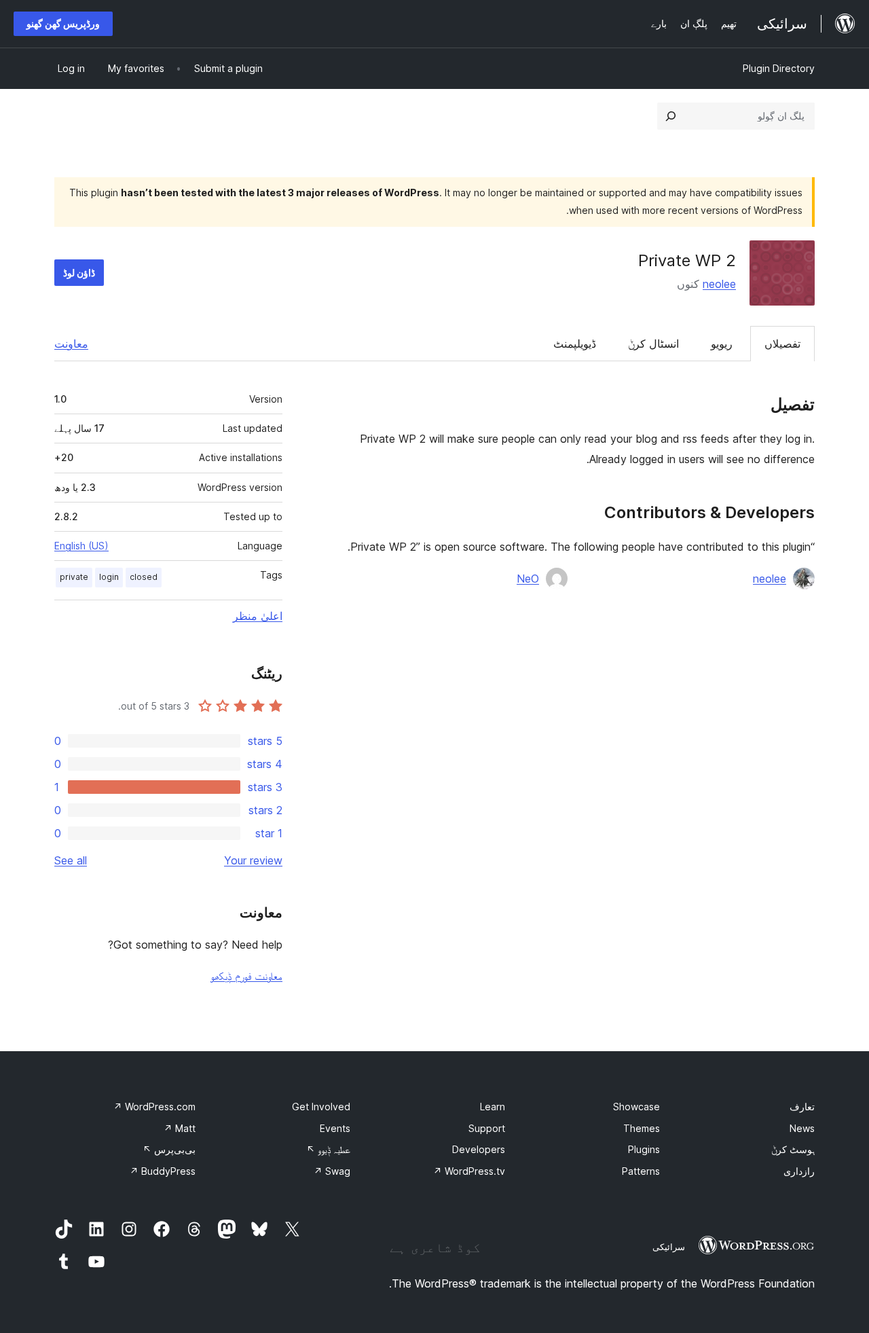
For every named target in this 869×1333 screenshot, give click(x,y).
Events (335, 1128)
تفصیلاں (782, 343)
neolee (719, 284)
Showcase (636, 1106)
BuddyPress (163, 1171)
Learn (492, 1106)
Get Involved (321, 1106)
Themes (641, 1128)
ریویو (722, 343)
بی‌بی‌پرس (169, 1149)
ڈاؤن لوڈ (79, 272)
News (802, 1128)
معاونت (71, 343)
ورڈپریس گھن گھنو (63, 23)
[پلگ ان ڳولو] (670, 116)
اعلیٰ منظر (257, 616)
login (109, 577)
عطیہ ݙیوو (328, 1149)
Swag (332, 1171)
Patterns (641, 1171)
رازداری (799, 1171)
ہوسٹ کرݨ (793, 1149)
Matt (180, 1128)
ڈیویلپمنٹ (574, 343)
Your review (253, 860)
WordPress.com (154, 1106)
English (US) (81, 545)
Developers (478, 1149)
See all (70, 860)
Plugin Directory (779, 68)
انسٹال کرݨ (653, 343)
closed (144, 577)
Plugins (644, 1149)
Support (486, 1128)
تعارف (802, 1106)
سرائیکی (668, 1246)
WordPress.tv (469, 1171)
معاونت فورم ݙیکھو (246, 976)
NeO (528, 578)
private (74, 577)
